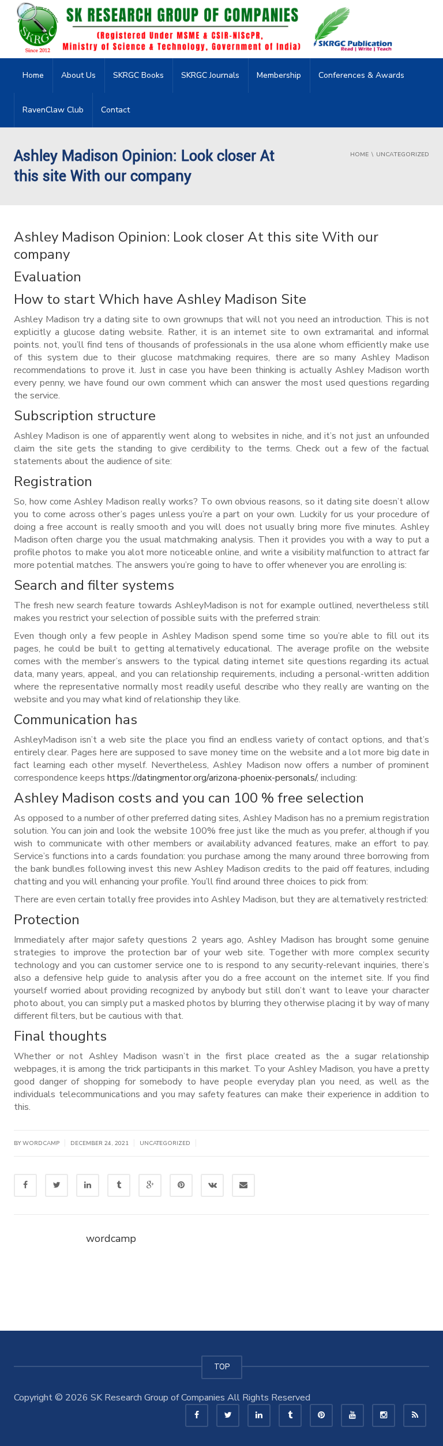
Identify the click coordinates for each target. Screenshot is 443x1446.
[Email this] (243, 1185)
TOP (222, 1367)
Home (33, 75)
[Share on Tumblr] (118, 1185)
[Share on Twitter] (56, 1185)
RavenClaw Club (53, 109)
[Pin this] (181, 1185)
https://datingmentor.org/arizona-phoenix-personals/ (212, 777)
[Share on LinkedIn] (87, 1185)
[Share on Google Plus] (150, 1185)
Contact (115, 109)
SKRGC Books (138, 75)
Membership (279, 75)
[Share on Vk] (212, 1185)
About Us (78, 75)
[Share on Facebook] (25, 1185)
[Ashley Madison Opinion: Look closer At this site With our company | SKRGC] (207, 28)
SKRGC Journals (210, 75)
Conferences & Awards (361, 75)
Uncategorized (165, 1143)
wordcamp (111, 1238)
